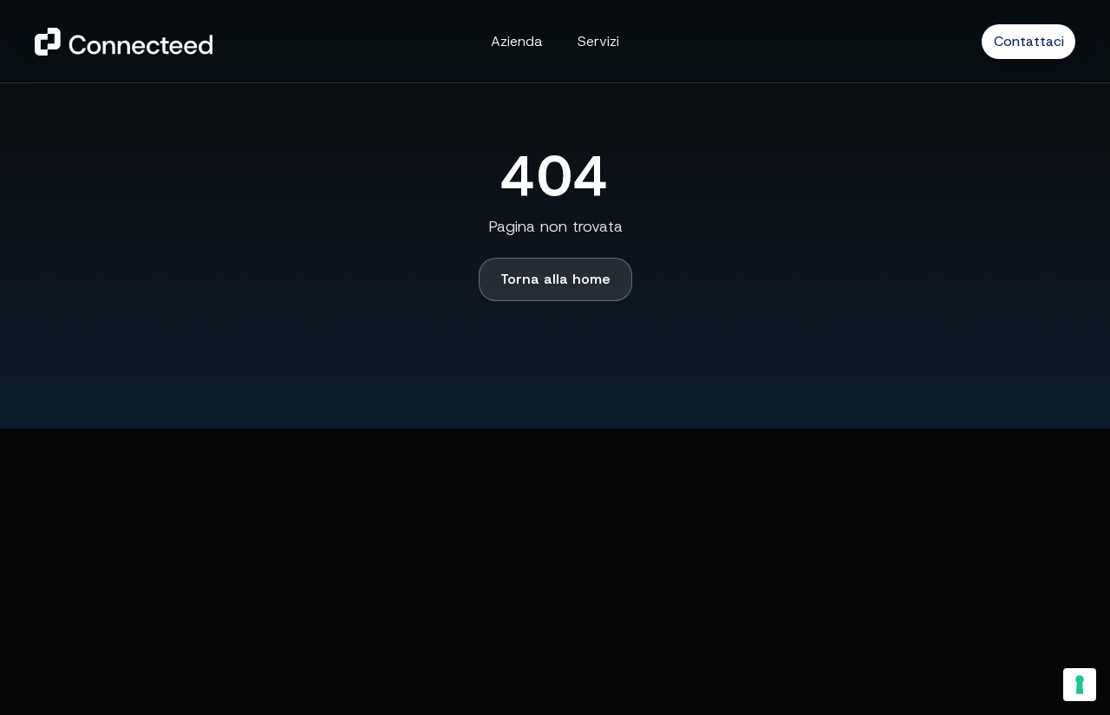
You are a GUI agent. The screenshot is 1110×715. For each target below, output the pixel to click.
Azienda (517, 41)
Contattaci (1029, 41)
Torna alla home (555, 279)
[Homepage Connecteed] (123, 42)
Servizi (598, 41)
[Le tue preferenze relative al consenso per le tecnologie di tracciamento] (1079, 684)
